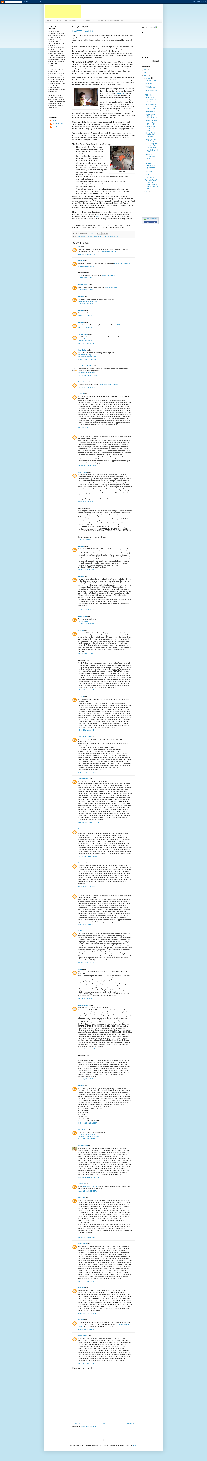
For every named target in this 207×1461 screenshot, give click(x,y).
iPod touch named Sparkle (94, 236)
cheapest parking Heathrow (109, 385)
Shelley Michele (83, 778)
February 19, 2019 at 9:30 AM (87, 856)
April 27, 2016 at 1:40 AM (86, 290)
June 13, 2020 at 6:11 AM (86, 1281)
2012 (146, 70)
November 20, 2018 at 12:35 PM (88, 822)
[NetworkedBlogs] (150, 219)
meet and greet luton (108, 275)
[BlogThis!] (100, 233)
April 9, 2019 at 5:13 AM (85, 924)
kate (79, 434)
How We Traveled (82, 30)
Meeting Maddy (150, 111)
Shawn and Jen (58, 123)
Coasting (148, 161)
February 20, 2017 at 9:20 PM (87, 375)
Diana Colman (82, 1336)
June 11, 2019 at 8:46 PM (86, 999)
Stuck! (147, 174)
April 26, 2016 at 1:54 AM (86, 278)
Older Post (130, 1423)
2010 (146, 75)
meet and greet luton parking (87, 373)
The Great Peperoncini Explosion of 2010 (150, 166)
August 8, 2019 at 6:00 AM (86, 1049)
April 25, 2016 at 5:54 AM (86, 266)
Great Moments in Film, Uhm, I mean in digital (151, 116)
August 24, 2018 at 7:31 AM (87, 772)
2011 (146, 73)
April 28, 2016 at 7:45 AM (86, 304)
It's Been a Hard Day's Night (150, 107)
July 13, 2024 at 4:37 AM (86, 1363)
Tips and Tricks (88, 20)
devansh (81, 630)
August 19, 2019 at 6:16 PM (87, 1079)
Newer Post (76, 1423)
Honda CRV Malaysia (90, 1186)
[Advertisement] (55, 168)
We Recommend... (71, 20)
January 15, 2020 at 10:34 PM (87, 1191)
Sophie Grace (82, 616)
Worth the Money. (151, 104)
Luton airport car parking (122, 263)
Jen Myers (56, 120)
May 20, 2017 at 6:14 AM (86, 427)
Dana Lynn (81, 1197)
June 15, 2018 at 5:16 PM (86, 610)
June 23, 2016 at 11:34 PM (86, 316)
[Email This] (98, 233)
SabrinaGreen (82, 382)
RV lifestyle (106, 236)
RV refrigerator (114, 236)
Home (48, 20)
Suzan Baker (82, 350)
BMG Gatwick (120, 325)
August (148, 78)
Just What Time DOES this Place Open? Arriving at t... (151, 185)
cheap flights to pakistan (108, 251)
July (147, 191)
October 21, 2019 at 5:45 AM (87, 1139)
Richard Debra (83, 1145)
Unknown (81, 260)
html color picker (83, 621)
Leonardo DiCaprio (84, 736)
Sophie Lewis (82, 931)
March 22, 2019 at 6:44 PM (86, 886)
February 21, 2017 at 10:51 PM (88, 387)
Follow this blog (150, 222)
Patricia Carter (83, 334)
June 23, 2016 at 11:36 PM (86, 327)
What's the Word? (151, 180)
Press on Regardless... (150, 87)
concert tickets (82, 339)
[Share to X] (102, 233)
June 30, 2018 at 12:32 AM (86, 624)
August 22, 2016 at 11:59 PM (87, 359)
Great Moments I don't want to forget (150, 128)
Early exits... (149, 83)
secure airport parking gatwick (87, 301)
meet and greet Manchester (87, 1134)
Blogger (135, 1445)
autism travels (82, 236)
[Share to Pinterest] (107, 233)
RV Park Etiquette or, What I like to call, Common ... (151, 145)
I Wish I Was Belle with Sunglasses (151, 140)
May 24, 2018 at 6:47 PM (86, 570)
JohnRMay (81, 1183)
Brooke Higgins (83, 284)
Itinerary (58, 20)
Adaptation (148, 172)
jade (79, 247)
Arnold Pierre (82, 472)
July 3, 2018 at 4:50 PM (85, 654)
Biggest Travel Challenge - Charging (150, 134)
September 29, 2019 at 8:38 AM (88, 1123)
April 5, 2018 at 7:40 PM (85, 540)
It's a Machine (149, 177)
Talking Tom (121, 93)
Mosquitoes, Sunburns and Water (150, 156)
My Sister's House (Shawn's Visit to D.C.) (151, 99)
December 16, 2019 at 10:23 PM (88, 1177)
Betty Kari (81, 1288)
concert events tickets (85, 341)
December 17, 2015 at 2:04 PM (88, 254)
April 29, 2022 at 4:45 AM (86, 1329)
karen (80, 969)
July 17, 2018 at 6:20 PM (86, 690)
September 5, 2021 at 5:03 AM (87, 1313)
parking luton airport (111, 287)
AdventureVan (101, 216)
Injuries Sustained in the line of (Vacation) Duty (151, 122)
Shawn (55, 126)
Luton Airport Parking (85, 366)
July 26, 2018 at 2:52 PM (86, 730)
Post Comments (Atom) (88, 1427)
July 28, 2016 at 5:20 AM (86, 343)
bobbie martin (82, 1243)
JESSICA (81, 394)
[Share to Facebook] (105, 233)
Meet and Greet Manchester (87, 357)
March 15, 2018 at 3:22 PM (86, 502)
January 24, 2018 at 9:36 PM (87, 465)
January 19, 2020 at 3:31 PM (87, 1237)
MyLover (81, 1320)
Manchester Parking (84, 355)
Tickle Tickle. (149, 95)
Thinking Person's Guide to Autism (110, 20)
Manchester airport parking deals (88, 1136)
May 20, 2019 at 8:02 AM (86, 962)
